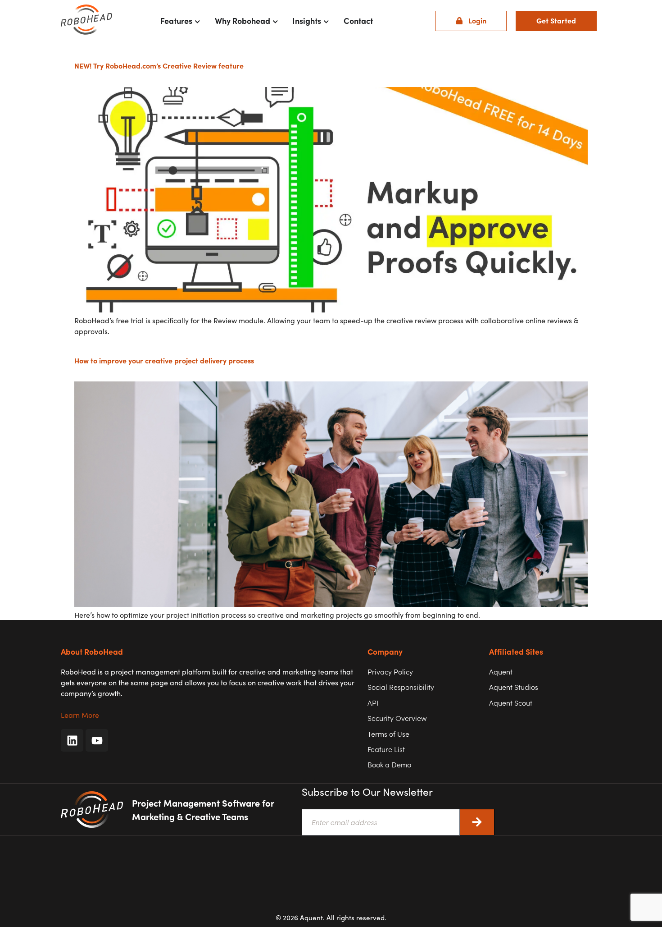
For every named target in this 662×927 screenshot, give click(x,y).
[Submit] (477, 822)
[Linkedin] (72, 740)
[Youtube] (97, 740)
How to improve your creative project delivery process (164, 360)
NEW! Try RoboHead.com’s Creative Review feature (159, 65)
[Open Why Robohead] (275, 20)
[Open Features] (197, 20)
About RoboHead (92, 651)
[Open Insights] (326, 20)
